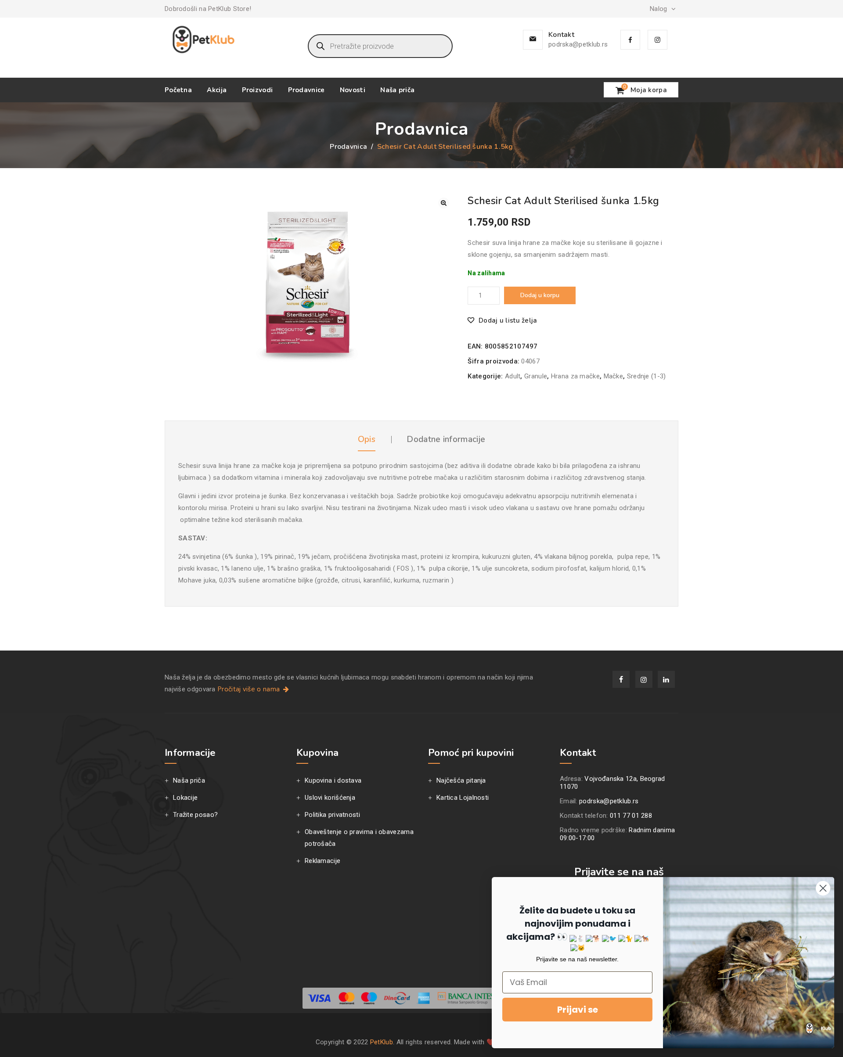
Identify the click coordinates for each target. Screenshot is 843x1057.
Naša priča (397, 90)
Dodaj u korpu (539, 295)
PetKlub (381, 1042)
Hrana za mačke (575, 376)
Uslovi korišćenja (330, 798)
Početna (178, 90)
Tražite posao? (195, 815)
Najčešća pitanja (461, 780)
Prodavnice (306, 90)
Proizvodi (257, 90)
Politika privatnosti (332, 815)
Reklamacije (322, 861)
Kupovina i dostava (333, 780)
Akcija (217, 90)
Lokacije (185, 798)
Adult (513, 376)
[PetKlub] (203, 39)
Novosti (352, 90)
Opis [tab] (366, 439)
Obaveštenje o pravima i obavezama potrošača (359, 838)
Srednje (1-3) (646, 376)
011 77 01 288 (631, 816)
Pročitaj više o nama (249, 689)
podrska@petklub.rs (578, 44)
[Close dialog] (823, 888)
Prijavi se (577, 1009)
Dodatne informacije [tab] (446, 439)
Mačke (613, 376)
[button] (443, 203)
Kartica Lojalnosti (462, 798)
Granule (535, 376)
